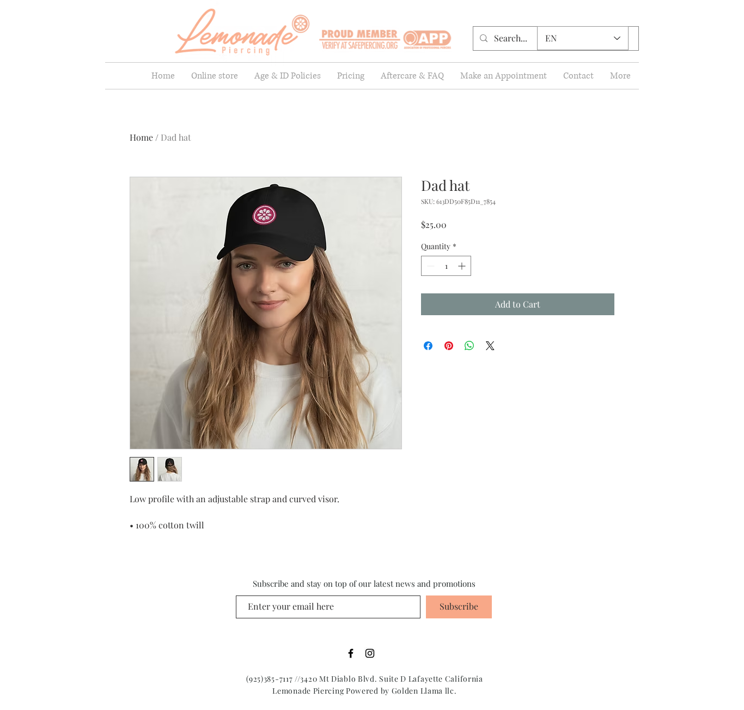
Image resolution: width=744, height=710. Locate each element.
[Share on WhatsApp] (469, 345)
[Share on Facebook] (428, 345)
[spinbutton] (446, 265)
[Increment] (462, 265)
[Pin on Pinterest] (448, 345)
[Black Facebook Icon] (351, 653)
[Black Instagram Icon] (370, 653)
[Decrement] (429, 265)
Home (141, 137)
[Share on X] (490, 345)
